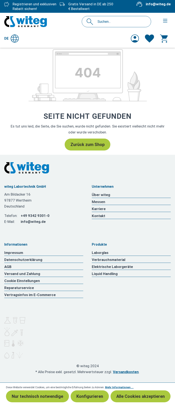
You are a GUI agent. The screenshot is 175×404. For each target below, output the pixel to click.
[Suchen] (91, 21)
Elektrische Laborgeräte (112, 267)
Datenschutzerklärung (23, 260)
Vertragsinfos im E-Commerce (30, 295)
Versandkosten (126, 372)
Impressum (13, 253)
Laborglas (100, 253)
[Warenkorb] (164, 38)
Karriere (99, 209)
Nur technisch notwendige (37, 396)
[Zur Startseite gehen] (25, 21)
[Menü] (165, 20)
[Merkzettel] (149, 38)
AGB (8, 267)
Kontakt (98, 216)
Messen (98, 202)
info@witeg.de (158, 4)
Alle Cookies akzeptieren (140, 396)
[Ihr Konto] (135, 38)
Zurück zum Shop (87, 144)
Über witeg (101, 195)
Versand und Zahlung (22, 274)
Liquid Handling (105, 274)
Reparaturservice (19, 288)
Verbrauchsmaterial (108, 260)
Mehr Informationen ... (119, 387)
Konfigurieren (89, 396)
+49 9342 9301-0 (35, 215)
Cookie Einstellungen (22, 281)
